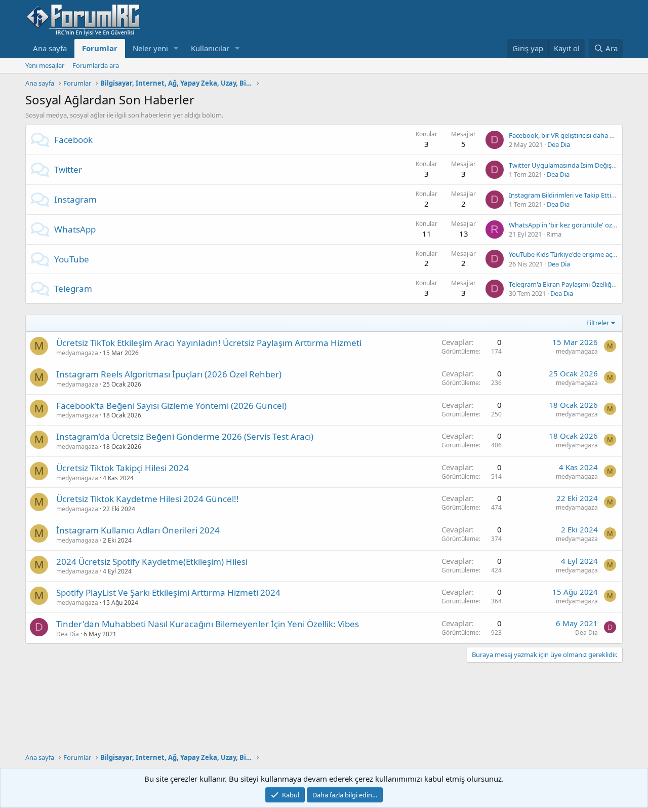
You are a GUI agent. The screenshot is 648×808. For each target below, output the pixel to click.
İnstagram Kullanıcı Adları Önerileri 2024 (138, 530)
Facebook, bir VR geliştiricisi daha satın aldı (572, 135)
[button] (176, 48)
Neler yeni (150, 48)
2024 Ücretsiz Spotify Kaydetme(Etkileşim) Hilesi (152, 561)
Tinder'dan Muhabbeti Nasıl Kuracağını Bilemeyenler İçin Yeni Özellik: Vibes (207, 624)
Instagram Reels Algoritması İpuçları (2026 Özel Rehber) (168, 374)
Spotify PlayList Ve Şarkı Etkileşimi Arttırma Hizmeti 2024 (168, 592)
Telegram (73, 288)
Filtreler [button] (597, 322)
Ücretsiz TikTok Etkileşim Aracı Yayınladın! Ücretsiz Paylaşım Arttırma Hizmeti (208, 343)
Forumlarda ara (95, 65)
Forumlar (99, 48)
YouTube (71, 259)
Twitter (68, 169)
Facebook (73, 139)
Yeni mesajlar (44, 65)
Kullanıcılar (210, 48)
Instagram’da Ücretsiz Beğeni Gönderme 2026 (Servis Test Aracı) (184, 436)
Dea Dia (558, 144)
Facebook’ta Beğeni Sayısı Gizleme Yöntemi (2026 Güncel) (171, 405)
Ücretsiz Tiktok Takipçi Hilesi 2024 (122, 468)
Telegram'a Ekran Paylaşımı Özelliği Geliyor (572, 284)
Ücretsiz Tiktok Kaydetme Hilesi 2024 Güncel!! (147, 499)
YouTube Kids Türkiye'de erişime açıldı (565, 254)
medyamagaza (77, 353)
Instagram (75, 199)
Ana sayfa (50, 48)
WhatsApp (75, 229)
